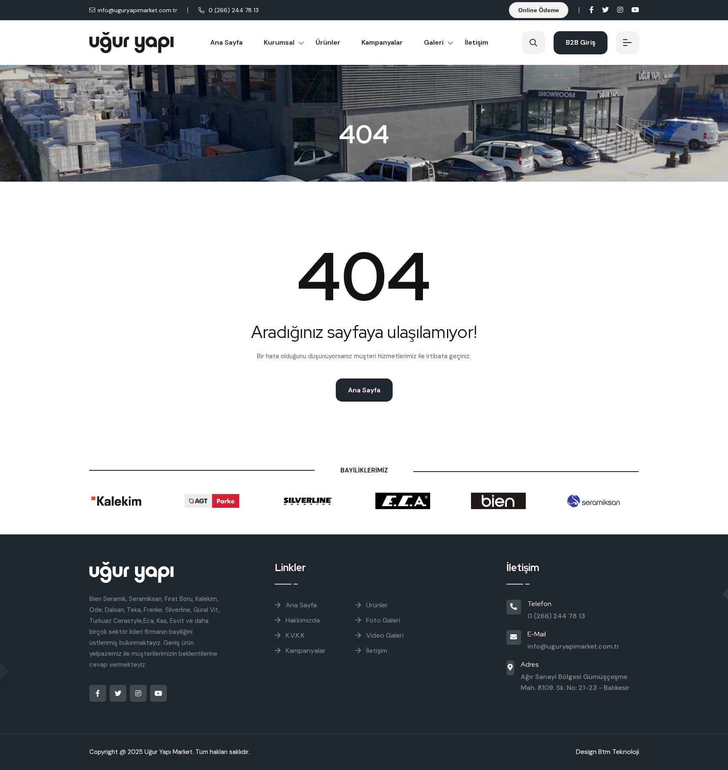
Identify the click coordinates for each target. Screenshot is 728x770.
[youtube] (635, 10)
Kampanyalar (382, 42)
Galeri (434, 42)
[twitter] (605, 10)
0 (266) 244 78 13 (234, 10)
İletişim (476, 42)
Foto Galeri (383, 620)
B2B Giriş (580, 42)
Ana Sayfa (226, 42)
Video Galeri (385, 635)
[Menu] (627, 42)
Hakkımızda (303, 620)
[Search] (533, 42)
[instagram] (620, 10)
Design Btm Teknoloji (607, 751)
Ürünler (328, 42)
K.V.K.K (295, 635)
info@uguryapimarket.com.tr (137, 10)
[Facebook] (591, 10)
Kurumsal (279, 42)
